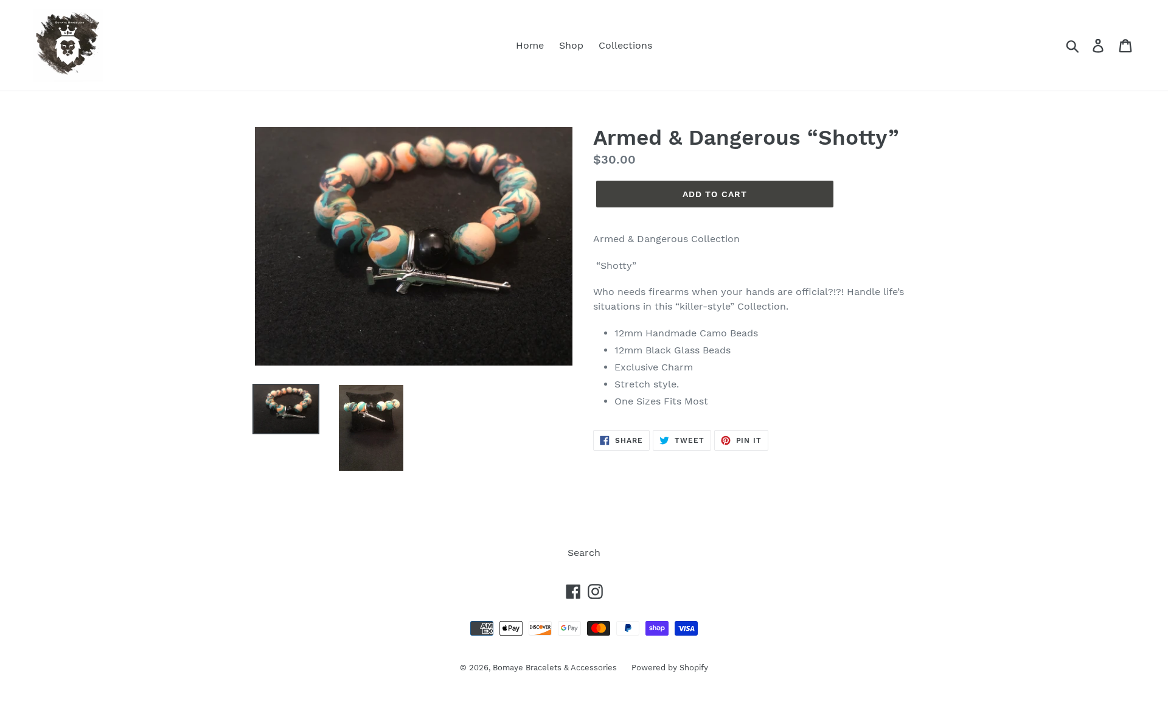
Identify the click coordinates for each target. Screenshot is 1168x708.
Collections (625, 45)
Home (530, 45)
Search (584, 552)
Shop (571, 45)
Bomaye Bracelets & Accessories (556, 667)
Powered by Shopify (669, 667)
